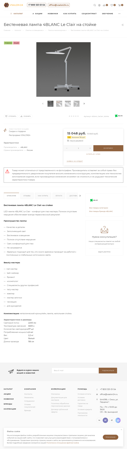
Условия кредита (85, 409)
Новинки (9, 399)
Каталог (8, 389)
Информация (58, 389)
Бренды (8, 404)
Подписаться (108, 370)
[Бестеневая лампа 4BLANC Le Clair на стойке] (63, 69)
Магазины (55, 394)
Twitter (105, 420)
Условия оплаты (84, 394)
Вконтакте (99, 420)
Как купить (43, 196)
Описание (11, 196)
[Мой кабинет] (99, 5)
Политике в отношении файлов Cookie (63, 443)
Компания (30, 389)
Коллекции (10, 409)
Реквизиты (28, 397)
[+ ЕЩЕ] (119, 13)
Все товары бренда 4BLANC (101, 211)
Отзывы (27, 196)
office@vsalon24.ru (59, 5)
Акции (7, 394)
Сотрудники (29, 401)
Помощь (82, 389)
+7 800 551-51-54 (36, 5)
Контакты (28, 394)
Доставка (74, 196)
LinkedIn (118, 420)
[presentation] (42, 103)
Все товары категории (98, 208)
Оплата (59, 196)
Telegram (111, 420)
